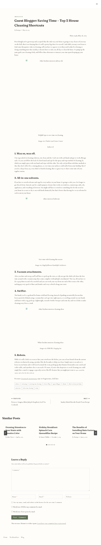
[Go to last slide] (5, 433)
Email (41, 497)
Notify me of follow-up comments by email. (27, 507)
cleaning (24, 384)
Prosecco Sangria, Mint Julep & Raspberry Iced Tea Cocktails (28, 402)
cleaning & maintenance (29, 379)
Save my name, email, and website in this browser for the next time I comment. (38, 502)
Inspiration (18, 16)
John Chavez (10, 437)
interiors (18, 388)
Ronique (18, 30)
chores (17, 384)
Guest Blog (47, 384)
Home (5, 537)
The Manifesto (14, 537)
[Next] (95, 433)
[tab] (46, 444)
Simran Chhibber (45, 437)
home (64, 384)
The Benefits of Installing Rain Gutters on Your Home (83, 430)
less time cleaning (28, 388)
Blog (22, 537)
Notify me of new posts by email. (24, 512)
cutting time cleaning (35, 384)
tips (37, 388)
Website (69, 497)
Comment (16, 470)
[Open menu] (97, 3)
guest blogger (56, 384)
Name (14, 497)
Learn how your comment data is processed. (51, 523)
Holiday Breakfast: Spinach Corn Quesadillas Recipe (48, 430)
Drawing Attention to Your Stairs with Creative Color (16, 430)
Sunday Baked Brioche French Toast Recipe (75, 400)
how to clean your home (75, 384)
